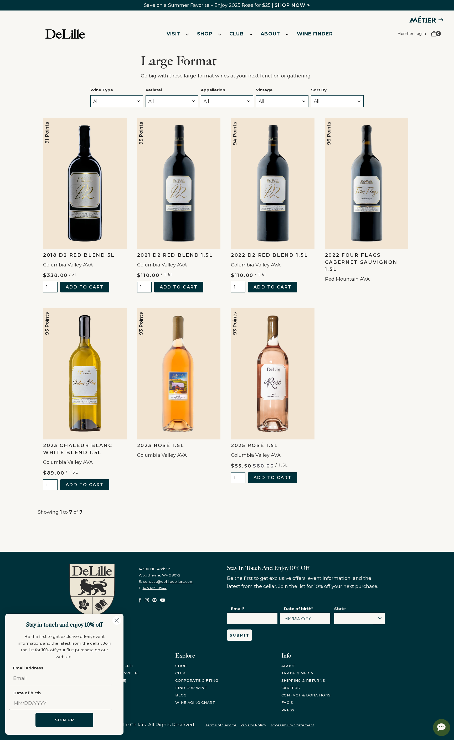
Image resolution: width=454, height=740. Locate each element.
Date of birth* (298, 608)
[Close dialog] (116, 620)
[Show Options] (380, 618)
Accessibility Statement (292, 725)
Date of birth (27, 692)
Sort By (319, 89)
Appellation (213, 89)
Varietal (154, 89)
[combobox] (353, 619)
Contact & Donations (306, 695)
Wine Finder (315, 34)
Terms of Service (220, 725)
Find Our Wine (191, 688)
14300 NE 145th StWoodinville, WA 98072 (159, 572)
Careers (290, 688)
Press (288, 710)
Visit (173, 34)
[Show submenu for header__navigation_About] (287, 34)
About (270, 34)
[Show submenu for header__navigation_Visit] (187, 34)
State (340, 608)
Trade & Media (297, 673)
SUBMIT (239, 635)
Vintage (264, 89)
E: (166, 581)
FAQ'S (287, 702)
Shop (205, 34)
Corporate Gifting (196, 680)
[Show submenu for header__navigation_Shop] (219, 34)
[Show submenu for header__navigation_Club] (251, 34)
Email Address (28, 667)
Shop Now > (292, 5)
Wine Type (101, 89)
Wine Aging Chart (195, 702)
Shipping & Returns (303, 680)
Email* (237, 608)
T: (153, 588)
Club (236, 34)
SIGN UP (64, 719)
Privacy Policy (253, 725)
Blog (181, 695)
